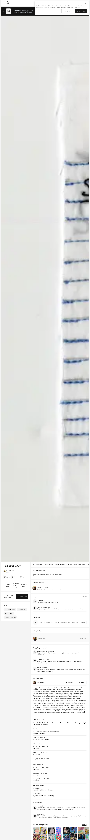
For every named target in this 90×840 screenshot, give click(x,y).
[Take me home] (7, 3)
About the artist (82, 564)
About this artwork (37, 564)
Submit (83, 622)
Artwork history (72, 564)
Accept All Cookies (81, 11)
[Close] (86, 3)
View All (84, 824)
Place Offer (23, 597)
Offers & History (48, 564)
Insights (56, 564)
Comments (63, 564)
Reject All (67, 11)
